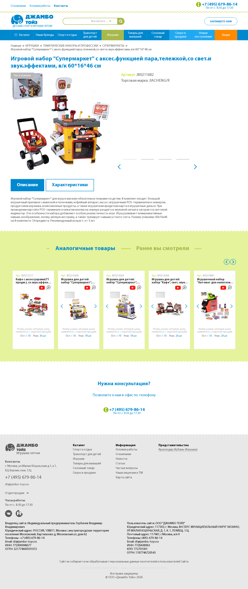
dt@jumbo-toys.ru (17, 484)
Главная (16, 45)
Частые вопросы (127, 468)
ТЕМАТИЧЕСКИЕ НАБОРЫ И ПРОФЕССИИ (70, 45)
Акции (226, 35)
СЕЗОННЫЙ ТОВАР (84, 468)
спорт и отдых (67, 35)
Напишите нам (221, 21)
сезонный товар (158, 35)
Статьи (120, 463)
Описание (27, 185)
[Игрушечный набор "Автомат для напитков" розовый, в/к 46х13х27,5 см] (214, 305)
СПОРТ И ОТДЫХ (82, 449)
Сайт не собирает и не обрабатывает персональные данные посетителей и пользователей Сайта (124, 561)
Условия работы (39, 6)
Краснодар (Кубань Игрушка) (177, 449)
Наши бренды (45, 35)
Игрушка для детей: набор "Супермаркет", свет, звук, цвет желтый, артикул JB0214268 (78, 281)
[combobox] (101, 21)
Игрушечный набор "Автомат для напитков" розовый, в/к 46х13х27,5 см (214, 281)
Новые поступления (203, 35)
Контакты (61, 6)
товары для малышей (135, 35)
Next (194, 166)
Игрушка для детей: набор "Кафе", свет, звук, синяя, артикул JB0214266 (169, 281)
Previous (120, 166)
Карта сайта (124, 477)
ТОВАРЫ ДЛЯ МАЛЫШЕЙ (87, 463)
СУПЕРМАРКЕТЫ (113, 45)
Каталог (24, 35)
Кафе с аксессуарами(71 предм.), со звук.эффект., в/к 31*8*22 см (33, 281)
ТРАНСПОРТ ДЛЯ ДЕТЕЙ (87, 454)
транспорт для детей (90, 35)
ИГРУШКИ (32, 45)
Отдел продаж (17, 493)
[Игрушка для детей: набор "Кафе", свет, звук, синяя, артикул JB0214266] (169, 305)
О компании (18, 6)
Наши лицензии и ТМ (129, 472)
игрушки (113, 35)
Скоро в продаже (181, 35)
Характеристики (70, 185)
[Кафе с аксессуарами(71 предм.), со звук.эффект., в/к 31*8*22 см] (33, 305)
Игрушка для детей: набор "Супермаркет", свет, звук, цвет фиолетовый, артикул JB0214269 (121, 281)
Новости (121, 458)
